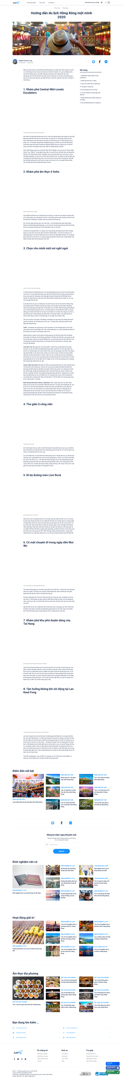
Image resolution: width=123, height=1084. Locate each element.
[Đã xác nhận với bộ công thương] (101, 1073)
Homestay (64, 1056)
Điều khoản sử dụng (42, 1056)
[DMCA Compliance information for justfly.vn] (85, 1073)
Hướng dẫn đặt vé (91, 1053)
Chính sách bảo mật (42, 1058)
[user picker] (107, 2)
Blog (63, 1061)
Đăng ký (61, 851)
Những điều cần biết (91, 1058)
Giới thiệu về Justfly (42, 1053)
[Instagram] (22, 1059)
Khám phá (57, 8)
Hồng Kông (65, 8)
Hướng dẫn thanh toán (92, 1056)
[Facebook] (14, 1059)
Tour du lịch (42, 2)
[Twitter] (25, 1059)
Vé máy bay (51, 2)
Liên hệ (39, 1061)
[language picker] (101, 2)
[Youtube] (18, 1059)
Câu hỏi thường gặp (91, 1061)
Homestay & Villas (31, 2)
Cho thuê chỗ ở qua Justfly (92, 2)
